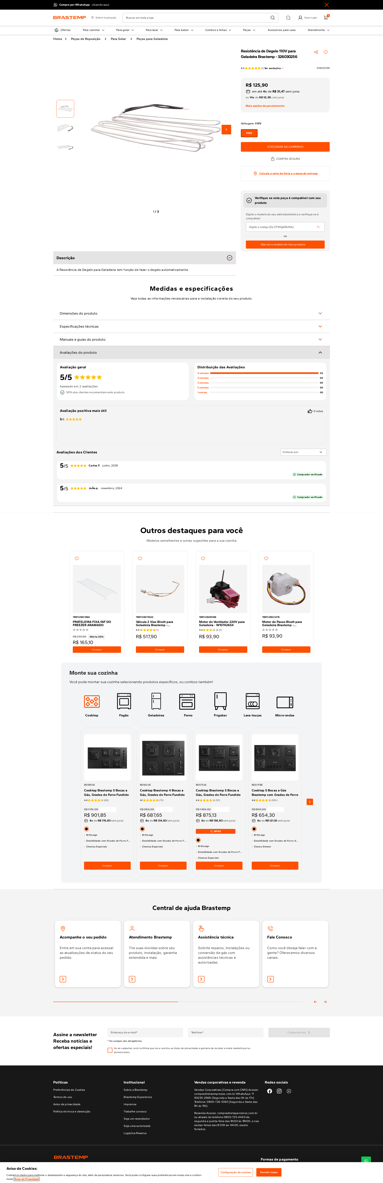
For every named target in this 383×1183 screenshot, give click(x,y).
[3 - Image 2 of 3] (65, 128)
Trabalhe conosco (135, 1111)
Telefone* (197, 1032)
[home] (122, 1157)
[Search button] (318, 227)
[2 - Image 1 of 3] (65, 109)
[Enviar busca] (273, 18)
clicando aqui (100, 4)
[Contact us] (366, 1161)
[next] (310, 802)
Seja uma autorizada (137, 1126)
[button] (188, 1050)
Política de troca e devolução (71, 1111)
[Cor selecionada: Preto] (86, 829)
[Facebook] (269, 1091)
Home (57, 39)
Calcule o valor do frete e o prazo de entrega (288, 173)
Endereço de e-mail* (124, 1032)
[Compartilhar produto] (316, 52)
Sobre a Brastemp (135, 1090)
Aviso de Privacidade (26, 1178)
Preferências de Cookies (69, 1090)
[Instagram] (279, 1091)
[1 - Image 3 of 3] (65, 147)
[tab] (92, 704)
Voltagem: (251, 123)
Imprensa (130, 1104)
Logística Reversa (135, 1133)
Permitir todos (268, 1172)
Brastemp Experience (138, 1097)
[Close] (326, 4)
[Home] (69, 18)
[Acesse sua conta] (63, 979)
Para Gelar (118, 39)
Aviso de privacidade (186, 1048)
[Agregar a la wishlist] (326, 52)
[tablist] (178, 995)
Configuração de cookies (236, 1172)
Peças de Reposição (85, 39)
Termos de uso (62, 1097)
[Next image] (226, 129)
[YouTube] (289, 1091)
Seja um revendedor (137, 1118)
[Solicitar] (201, 979)
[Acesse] (132, 979)
